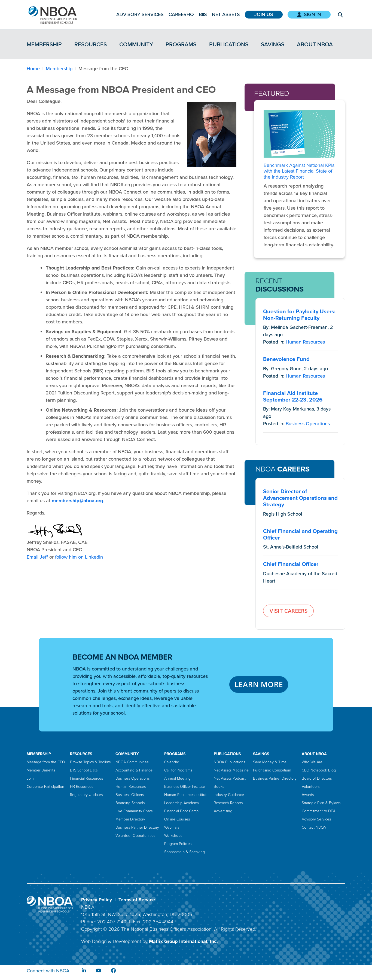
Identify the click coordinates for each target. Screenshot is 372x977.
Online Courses (177, 819)
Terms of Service (136, 899)
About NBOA (315, 44)
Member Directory (130, 819)
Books (219, 786)
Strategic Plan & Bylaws (321, 803)
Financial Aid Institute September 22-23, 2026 (292, 396)
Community (136, 44)
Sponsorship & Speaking (184, 852)
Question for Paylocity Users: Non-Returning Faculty (299, 314)
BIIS (203, 14)
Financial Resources (86, 778)
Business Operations (308, 423)
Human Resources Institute (186, 795)
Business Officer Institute (184, 786)
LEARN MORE (258, 684)
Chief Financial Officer (290, 564)
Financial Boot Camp (181, 811)
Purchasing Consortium (272, 770)
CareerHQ (181, 14)
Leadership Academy (181, 803)
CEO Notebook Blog (319, 770)
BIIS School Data (83, 770)
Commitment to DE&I (319, 811)
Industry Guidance (229, 795)
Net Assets (226, 14)
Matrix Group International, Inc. (183, 941)
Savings (272, 44)
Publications (228, 44)
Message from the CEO (46, 762)
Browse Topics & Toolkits (90, 762)
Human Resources (305, 341)
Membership (44, 44)
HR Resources (81, 786)
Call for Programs (178, 770)
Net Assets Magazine (231, 770)
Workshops (173, 835)
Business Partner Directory (137, 827)
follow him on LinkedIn (79, 557)
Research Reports (228, 803)
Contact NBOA (314, 827)
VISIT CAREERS (288, 610)
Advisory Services (140, 14)
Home (33, 68)
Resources (90, 44)
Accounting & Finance (134, 770)
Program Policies (177, 844)
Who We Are (312, 762)
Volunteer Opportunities (135, 835)
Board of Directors (317, 778)
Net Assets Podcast (230, 778)
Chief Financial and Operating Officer (300, 534)
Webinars (171, 827)
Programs (181, 44)
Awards (308, 795)
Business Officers (129, 795)
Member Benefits (41, 770)
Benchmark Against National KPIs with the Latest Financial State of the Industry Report (299, 171)
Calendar (171, 762)
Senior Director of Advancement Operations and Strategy (300, 498)
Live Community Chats (134, 811)
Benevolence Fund (286, 359)
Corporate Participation (45, 786)
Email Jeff (37, 557)
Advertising (223, 811)
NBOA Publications (229, 762)
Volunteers (310, 786)
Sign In (312, 14)
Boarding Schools (130, 803)
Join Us (263, 14)
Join (30, 778)
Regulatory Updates (86, 795)
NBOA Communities (131, 762)
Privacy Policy (96, 899)
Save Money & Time (269, 762)
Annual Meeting (177, 778)
